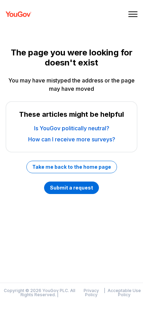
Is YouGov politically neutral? (71, 128)
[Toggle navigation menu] (133, 14)
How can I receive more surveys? (71, 139)
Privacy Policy (91, 293)
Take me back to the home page (71, 167)
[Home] (19, 14)
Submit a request (71, 188)
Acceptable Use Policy (124, 293)
